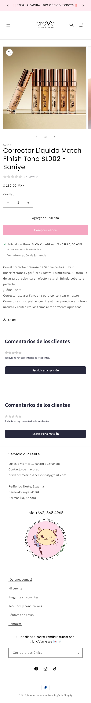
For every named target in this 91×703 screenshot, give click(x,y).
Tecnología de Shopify (60, 695)
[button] (8, 24)
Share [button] (12, 319)
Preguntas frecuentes (23, 597)
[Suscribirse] (77, 653)
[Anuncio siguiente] (83, 5)
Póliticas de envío (21, 615)
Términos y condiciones (25, 606)
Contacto (15, 624)
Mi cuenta (15, 588)
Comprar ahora (45, 230)
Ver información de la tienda (26, 255)
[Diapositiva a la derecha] (54, 137)
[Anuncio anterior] (7, 5)
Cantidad (8, 194)
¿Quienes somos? (20, 579)
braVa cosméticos (37, 695)
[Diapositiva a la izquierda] (36, 137)
